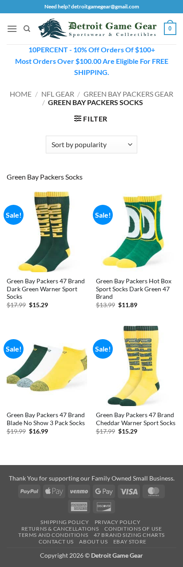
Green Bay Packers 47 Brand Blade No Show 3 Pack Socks (46, 418)
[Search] (27, 28)
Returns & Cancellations (60, 528)
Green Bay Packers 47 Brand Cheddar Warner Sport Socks (135, 418)
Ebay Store (130, 541)
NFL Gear (57, 94)
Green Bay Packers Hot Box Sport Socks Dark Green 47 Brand (133, 289)
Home (21, 94)
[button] (12, 28)
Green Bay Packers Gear (128, 94)
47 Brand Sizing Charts (129, 535)
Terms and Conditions (53, 535)
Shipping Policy (64, 522)
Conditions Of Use (133, 528)
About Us (93, 541)
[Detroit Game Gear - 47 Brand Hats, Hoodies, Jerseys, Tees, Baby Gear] (97, 28)
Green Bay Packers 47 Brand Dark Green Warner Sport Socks (46, 289)
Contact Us (56, 541)
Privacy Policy (118, 522)
